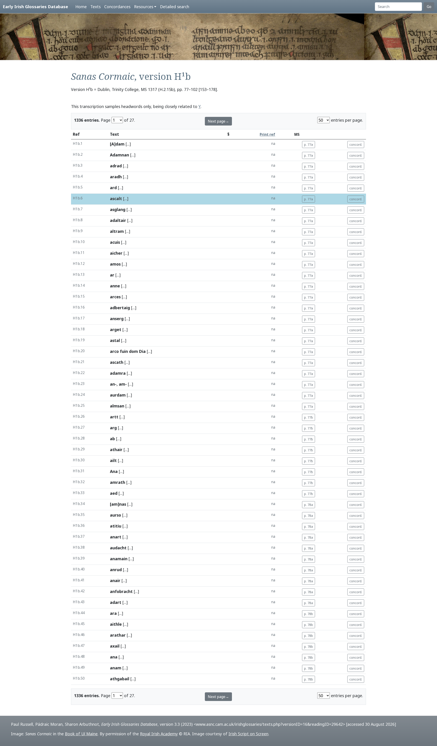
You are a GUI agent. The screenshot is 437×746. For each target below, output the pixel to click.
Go (429, 6)
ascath (116, 362)
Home (81, 6)
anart (115, 537)
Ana (114, 471)
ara (113, 613)
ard (113, 187)
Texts (95, 6)
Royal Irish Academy (159, 733)
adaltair (118, 220)
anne (115, 286)
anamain (118, 558)
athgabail (119, 678)
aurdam (118, 395)
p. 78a (308, 504)
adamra (118, 373)
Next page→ (218, 121)
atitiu (115, 526)
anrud (116, 569)
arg (113, 427)
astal (115, 340)
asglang (117, 209)
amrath (117, 482)
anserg (117, 318)
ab (112, 438)
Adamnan (119, 155)
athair (116, 449)
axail (114, 646)
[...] (128, 144)
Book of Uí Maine (81, 733)
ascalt (116, 198)
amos (115, 264)
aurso (115, 515)
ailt (113, 460)
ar (112, 275)
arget (115, 329)
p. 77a (308, 144)
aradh (116, 176)
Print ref (267, 134)
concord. (355, 144)
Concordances (117, 6)
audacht (118, 547)
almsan (117, 406)
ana (113, 657)
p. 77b (308, 417)
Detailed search (174, 6)
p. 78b (308, 614)
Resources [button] (143, 6)
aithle (116, 624)
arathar (118, 635)
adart (115, 602)
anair (115, 580)
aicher (116, 253)
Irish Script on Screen (248, 733)
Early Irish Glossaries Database (35, 6)
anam (115, 668)
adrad (116, 165)
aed (113, 493)
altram (117, 231)
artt (114, 416)
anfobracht (121, 591)
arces (115, 296)
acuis (115, 242)
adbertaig (120, 307)
